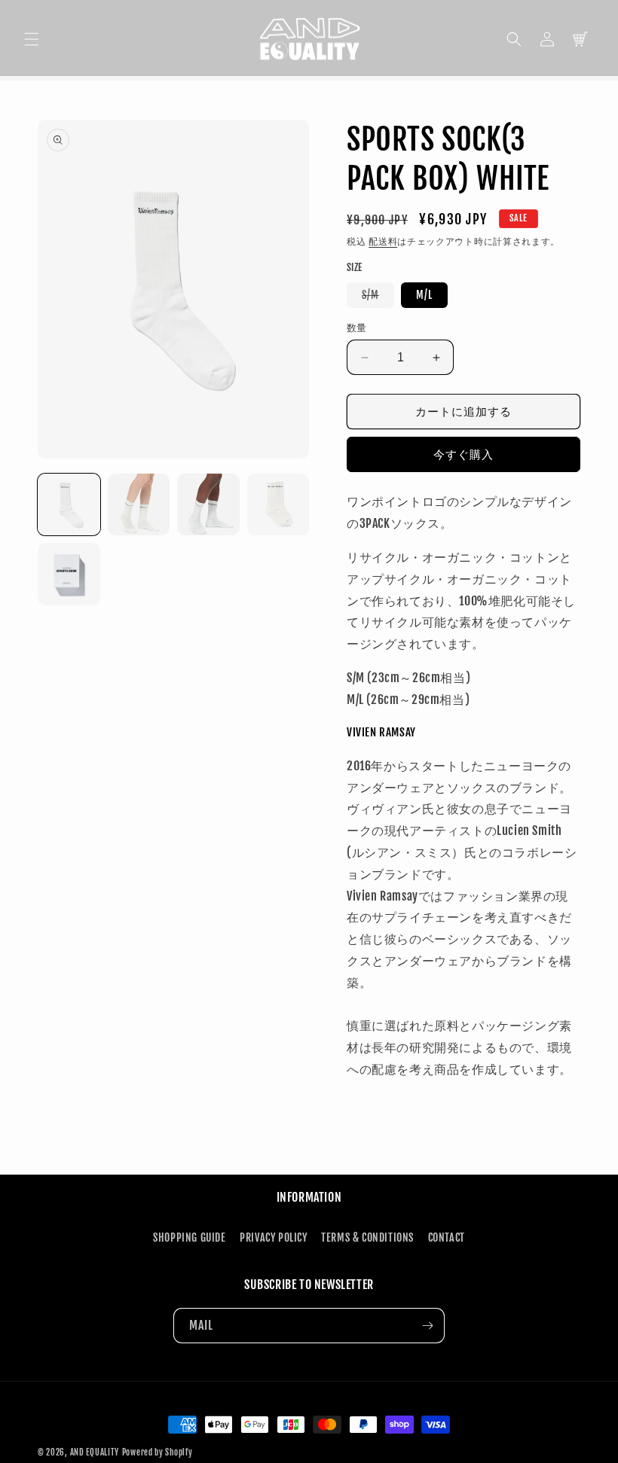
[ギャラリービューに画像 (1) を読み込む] (69, 505)
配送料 (383, 241)
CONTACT (446, 1237)
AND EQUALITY (94, 1452)
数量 (357, 328)
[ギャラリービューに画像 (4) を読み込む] (278, 505)
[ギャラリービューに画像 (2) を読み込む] (139, 505)
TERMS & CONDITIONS (367, 1237)
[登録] (427, 1325)
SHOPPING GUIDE (189, 1237)
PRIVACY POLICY (273, 1237)
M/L (424, 294)
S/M (376, 298)
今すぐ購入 (463, 454)
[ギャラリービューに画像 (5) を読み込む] (69, 574)
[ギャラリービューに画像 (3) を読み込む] (208, 505)
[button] (31, 39)
